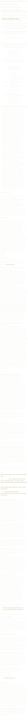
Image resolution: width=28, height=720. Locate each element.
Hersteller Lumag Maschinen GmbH (10, 18)
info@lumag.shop (10, 264)
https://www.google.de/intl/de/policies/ (13, 607)
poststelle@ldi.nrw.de (9, 678)
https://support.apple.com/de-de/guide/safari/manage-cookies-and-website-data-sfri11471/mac (14, 493)
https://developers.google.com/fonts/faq (13, 609)
